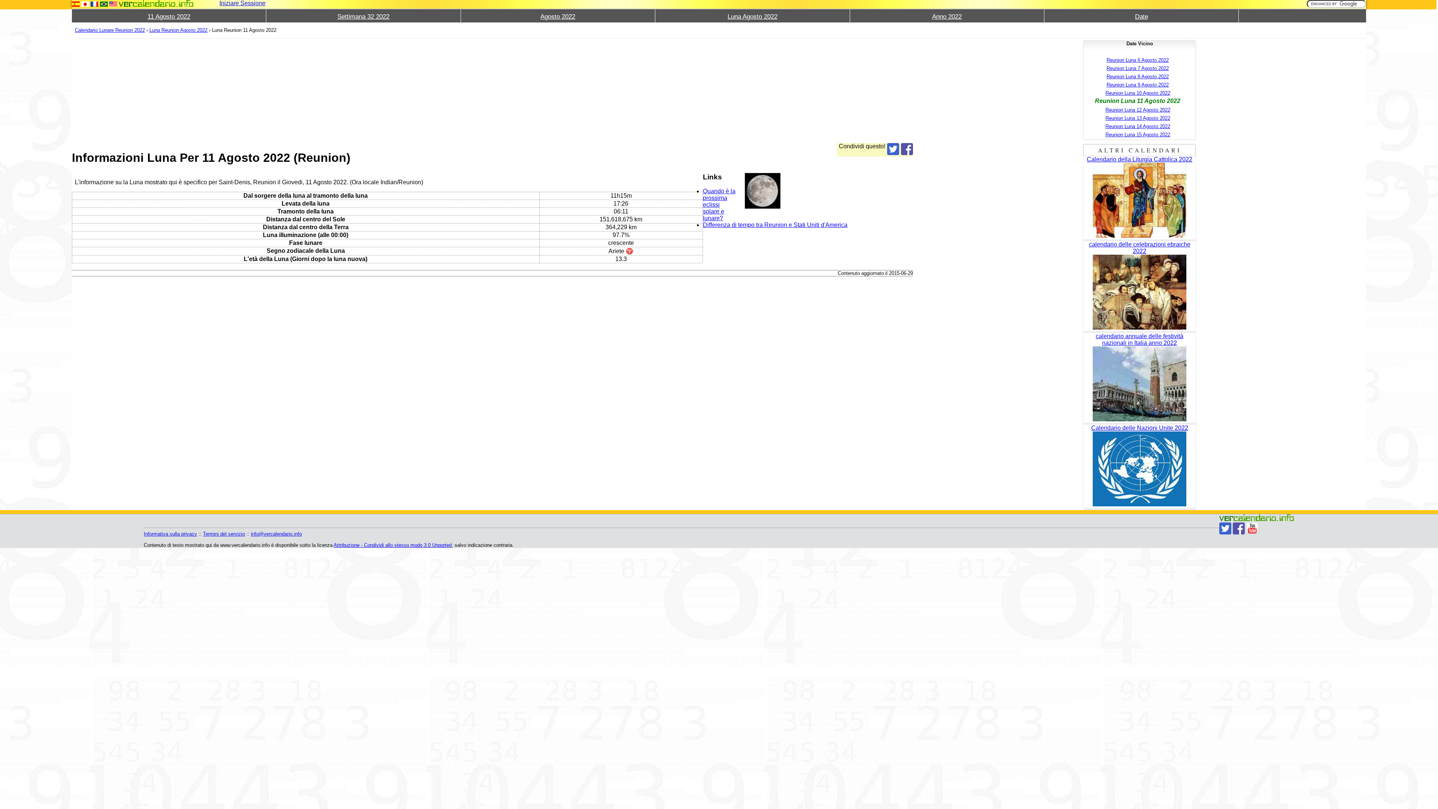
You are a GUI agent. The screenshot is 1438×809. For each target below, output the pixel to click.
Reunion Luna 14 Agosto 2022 (1137, 126)
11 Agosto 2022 (169, 16)
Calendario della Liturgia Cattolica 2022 (1139, 159)
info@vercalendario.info (276, 534)
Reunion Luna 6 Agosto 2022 (1138, 60)
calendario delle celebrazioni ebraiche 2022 (1139, 247)
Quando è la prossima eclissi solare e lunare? (719, 204)
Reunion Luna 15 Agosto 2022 (1137, 134)
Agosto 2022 (557, 16)
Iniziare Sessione (242, 3)
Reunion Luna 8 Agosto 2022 (1138, 76)
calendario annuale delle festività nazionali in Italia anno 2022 (1139, 339)
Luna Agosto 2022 (752, 16)
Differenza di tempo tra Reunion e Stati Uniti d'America (775, 225)
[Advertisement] (296, 90)
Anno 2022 (947, 16)
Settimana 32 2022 (363, 16)
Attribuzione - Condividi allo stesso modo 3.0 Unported (393, 545)
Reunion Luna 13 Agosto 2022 (1137, 118)
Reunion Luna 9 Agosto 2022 (1138, 85)
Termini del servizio (224, 534)
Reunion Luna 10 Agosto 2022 (1137, 93)
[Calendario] (156, 3)
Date (1141, 16)
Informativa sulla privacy (170, 534)
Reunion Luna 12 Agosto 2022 (1137, 110)
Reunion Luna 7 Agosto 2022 (1138, 68)
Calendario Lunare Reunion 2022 (110, 30)
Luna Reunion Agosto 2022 (178, 30)
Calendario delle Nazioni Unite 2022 (1139, 428)
